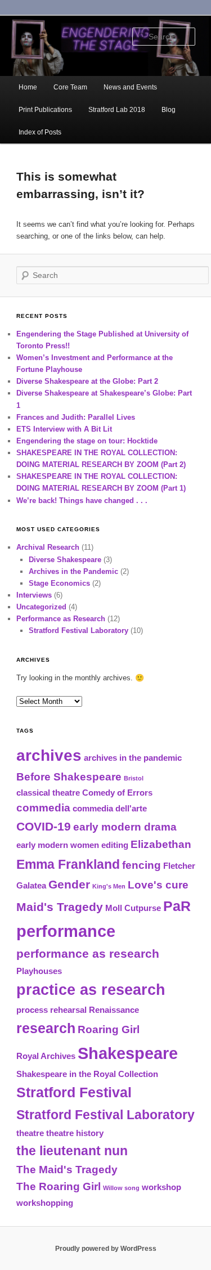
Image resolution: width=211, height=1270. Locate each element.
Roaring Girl (109, 1029)
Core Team (70, 87)
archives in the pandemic (133, 757)
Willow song (121, 1187)
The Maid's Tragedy (67, 1169)
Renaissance (114, 1010)
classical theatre (48, 792)
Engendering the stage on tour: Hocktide (87, 441)
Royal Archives (45, 1056)
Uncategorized (41, 607)
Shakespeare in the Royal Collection (87, 1074)
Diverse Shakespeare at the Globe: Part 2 (87, 381)
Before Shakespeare (69, 777)
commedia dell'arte (110, 808)
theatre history (75, 1133)
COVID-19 (43, 826)
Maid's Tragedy (59, 907)
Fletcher (179, 865)
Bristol (133, 778)
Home (28, 87)
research (45, 1028)
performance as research (87, 954)
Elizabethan (161, 844)
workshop (161, 1187)
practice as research (90, 989)
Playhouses (39, 971)
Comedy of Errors (117, 792)
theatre (30, 1133)
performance (65, 931)
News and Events (130, 87)
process (32, 1010)
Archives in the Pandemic (73, 571)
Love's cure (158, 885)
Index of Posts (40, 132)
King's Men (108, 886)
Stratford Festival (74, 1092)
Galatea (31, 885)
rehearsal (68, 1010)
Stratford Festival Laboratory (78, 630)
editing (114, 845)
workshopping (44, 1203)
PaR (177, 906)
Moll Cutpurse (133, 908)
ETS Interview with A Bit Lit (64, 429)
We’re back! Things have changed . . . (81, 500)
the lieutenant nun (72, 1150)
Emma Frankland (68, 864)
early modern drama (125, 827)
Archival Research (47, 547)
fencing (141, 865)
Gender (69, 884)
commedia (43, 808)
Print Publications (45, 110)
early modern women (57, 845)
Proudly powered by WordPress (105, 1249)
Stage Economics (59, 583)
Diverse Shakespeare (65, 559)
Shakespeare (128, 1053)
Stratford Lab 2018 (116, 110)
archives (49, 755)
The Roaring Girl (58, 1186)
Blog (168, 110)
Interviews (34, 595)
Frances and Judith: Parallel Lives (75, 417)
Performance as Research (60, 618)
